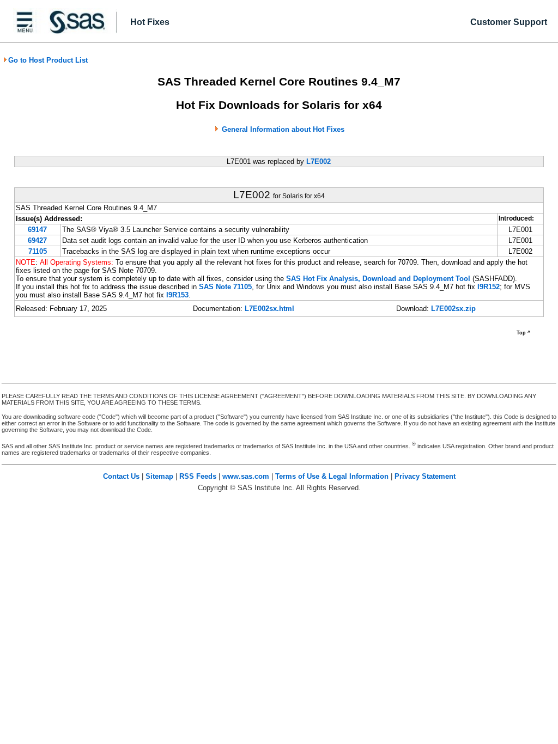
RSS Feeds (197, 476)
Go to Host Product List (48, 60)
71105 (37, 251)
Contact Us (121, 476)
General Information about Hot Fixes (283, 129)
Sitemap (159, 476)
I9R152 (488, 287)
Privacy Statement (425, 476)
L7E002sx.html (269, 308)
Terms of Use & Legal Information (332, 476)
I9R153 (177, 295)
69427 (37, 240)
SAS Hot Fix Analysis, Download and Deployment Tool (378, 279)
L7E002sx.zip (453, 308)
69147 (37, 229)
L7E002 (318, 161)
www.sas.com (245, 476)
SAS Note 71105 (225, 287)
